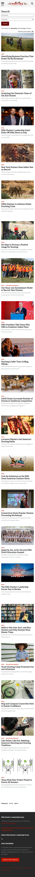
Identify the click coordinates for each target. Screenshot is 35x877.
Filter (5, 23)
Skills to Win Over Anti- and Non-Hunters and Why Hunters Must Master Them (16, 629)
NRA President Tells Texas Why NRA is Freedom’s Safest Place (15, 325)
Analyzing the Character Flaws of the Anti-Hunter (16, 94)
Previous (4, 803)
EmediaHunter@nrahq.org (8, 823)
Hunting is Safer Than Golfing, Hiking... (15, 362)
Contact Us (10, 867)
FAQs (21, 867)
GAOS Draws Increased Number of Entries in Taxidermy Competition (17, 399)
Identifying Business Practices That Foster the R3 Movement (17, 57)
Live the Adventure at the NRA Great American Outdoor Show (15, 477)
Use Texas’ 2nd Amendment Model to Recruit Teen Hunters (16, 289)
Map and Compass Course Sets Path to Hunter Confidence (17, 704)
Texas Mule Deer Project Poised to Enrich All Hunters (16, 781)
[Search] (32, 3)
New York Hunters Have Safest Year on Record (17, 168)
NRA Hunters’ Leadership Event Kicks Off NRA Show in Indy (15, 131)
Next (16, 803)
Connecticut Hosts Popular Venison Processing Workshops (17, 514)
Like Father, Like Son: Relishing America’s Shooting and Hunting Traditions (16, 743)
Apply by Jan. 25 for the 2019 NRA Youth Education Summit (16, 551)
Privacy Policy (4, 867)
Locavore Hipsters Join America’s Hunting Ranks (16, 440)
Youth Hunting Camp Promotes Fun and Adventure (17, 668)
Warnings (16, 867)
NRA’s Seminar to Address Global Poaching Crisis (16, 205)
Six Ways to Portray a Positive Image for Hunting (14, 245)
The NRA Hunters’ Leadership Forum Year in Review (14, 588)
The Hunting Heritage (12, 285)
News (2, 54)
